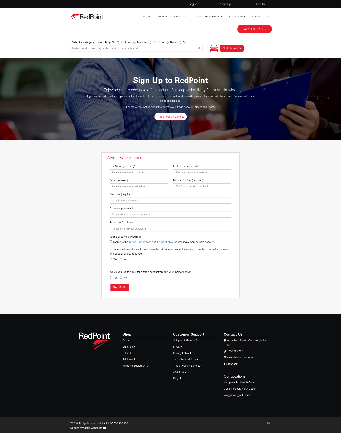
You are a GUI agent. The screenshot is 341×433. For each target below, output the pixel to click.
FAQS (176, 346)
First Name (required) (122, 166)
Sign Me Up (119, 287)
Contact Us (260, 16)
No (125, 259)
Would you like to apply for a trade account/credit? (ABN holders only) (150, 271)
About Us (180, 16)
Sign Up (225, 4)
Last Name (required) (185, 166)
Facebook (231, 363)
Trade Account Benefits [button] (170, 116)
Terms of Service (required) (125, 236)
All (113, 42)
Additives (125, 42)
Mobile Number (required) (188, 180)
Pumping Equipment (134, 365)
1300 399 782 (235, 351)
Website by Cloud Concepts (86, 427)
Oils (185, 42)
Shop (161, 16)
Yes (115, 259)
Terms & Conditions (140, 241)
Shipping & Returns (184, 340)
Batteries (142, 42)
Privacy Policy (165, 241)
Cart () (260, 4)
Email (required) (119, 180)
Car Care (158, 42)
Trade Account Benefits (186, 365)
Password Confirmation (123, 222)
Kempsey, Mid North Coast (239, 382)
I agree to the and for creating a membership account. (164, 241)
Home (146, 16)
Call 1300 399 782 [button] (254, 29)
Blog (176, 378)
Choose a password (121, 208)
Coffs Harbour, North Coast (239, 388)
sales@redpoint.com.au (240, 357)
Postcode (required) (121, 194)
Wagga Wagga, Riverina (237, 395)
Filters (173, 42)
